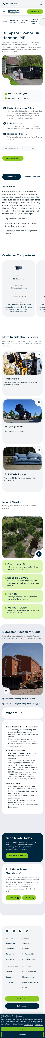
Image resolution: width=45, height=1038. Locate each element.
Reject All (22, 1034)
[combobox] (17, 148)
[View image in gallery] (6, 81)
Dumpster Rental (24, 21)
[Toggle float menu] (41, 22)
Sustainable (10, 231)
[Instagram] (13, 930)
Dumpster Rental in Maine (34, 21)
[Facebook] (20, 930)
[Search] (41, 3)
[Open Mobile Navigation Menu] (4, 11)
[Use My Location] (33, 149)
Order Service (34, 11)
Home (5, 21)
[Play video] (39, 554)
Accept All (22, 1029)
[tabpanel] (22, 210)
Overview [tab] (11, 177)
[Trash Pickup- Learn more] (22, 363)
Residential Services (14, 21)
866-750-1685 (12, 4)
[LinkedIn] (7, 930)
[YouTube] (26, 930)
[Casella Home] (14, 12)
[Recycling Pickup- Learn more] (22, 411)
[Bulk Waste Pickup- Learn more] (22, 458)
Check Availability (13, 158)
